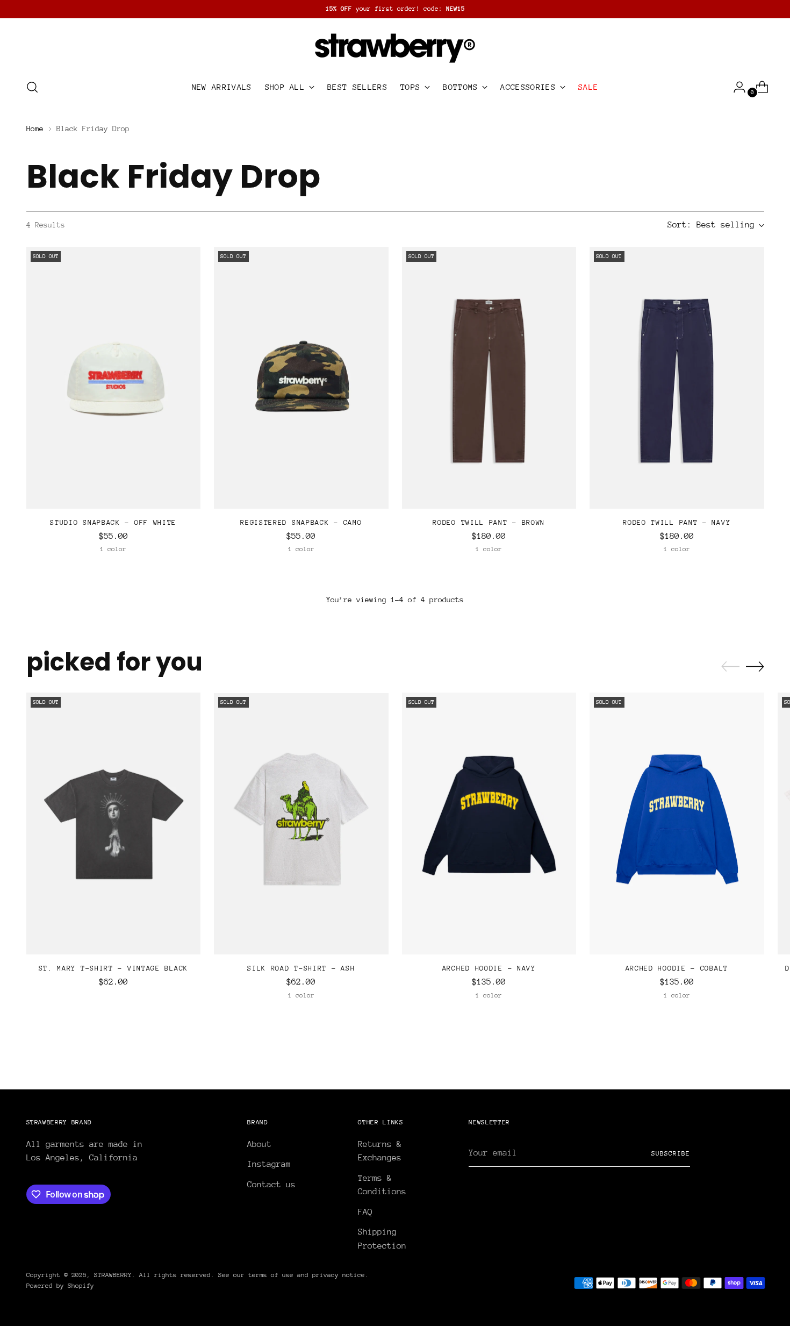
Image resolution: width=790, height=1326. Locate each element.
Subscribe (670, 1153)
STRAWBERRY (113, 1275)
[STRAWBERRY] (395, 47)
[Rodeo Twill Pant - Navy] (677, 378)
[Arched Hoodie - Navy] (489, 823)
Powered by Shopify (60, 1285)
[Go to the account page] (735, 87)
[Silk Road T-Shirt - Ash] (301, 823)
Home (35, 128)
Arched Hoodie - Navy (489, 968)
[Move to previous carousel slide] (730, 667)
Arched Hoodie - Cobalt (677, 968)
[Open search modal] (32, 87)
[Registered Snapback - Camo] (301, 378)
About (259, 1144)
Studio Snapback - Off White (113, 522)
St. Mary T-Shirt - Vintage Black (113, 968)
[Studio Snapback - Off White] (113, 378)
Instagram (269, 1164)
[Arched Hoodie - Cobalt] (677, 823)
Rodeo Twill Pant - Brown (489, 522)
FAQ (365, 1212)
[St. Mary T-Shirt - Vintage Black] (113, 823)
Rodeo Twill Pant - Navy (676, 522)
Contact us (271, 1184)
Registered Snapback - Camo (301, 522)
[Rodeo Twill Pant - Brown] (489, 378)
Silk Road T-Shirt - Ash (301, 968)
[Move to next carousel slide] (755, 666)
